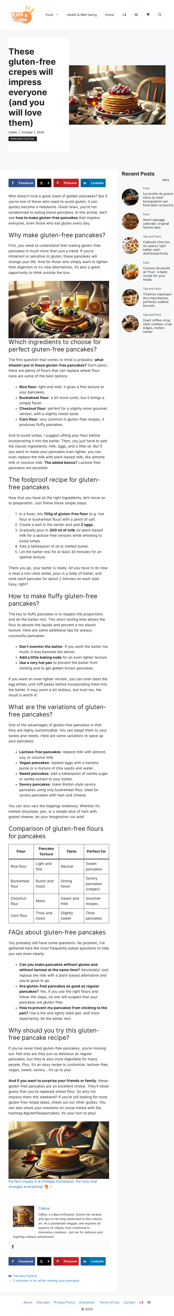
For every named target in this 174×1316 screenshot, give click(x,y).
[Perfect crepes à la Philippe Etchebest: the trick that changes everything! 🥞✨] (58, 1150)
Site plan (43, 1302)
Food (49, 15)
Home (109, 15)
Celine (12, 132)
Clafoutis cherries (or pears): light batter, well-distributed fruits (156, 247)
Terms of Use (109, 1302)
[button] (160, 14)
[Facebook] (13, 1247)
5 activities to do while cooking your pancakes (46, 1280)
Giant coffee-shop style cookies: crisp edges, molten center (157, 326)
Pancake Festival (23, 138)
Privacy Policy (64, 1302)
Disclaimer (87, 1302)
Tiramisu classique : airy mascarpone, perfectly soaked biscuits (158, 300)
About (27, 1302)
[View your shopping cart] (148, 14)
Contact (129, 1302)
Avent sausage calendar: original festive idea (156, 223)
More (165, 180)
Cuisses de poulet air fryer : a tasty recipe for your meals (156, 274)
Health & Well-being (82, 15)
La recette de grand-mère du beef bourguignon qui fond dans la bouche (158, 199)
